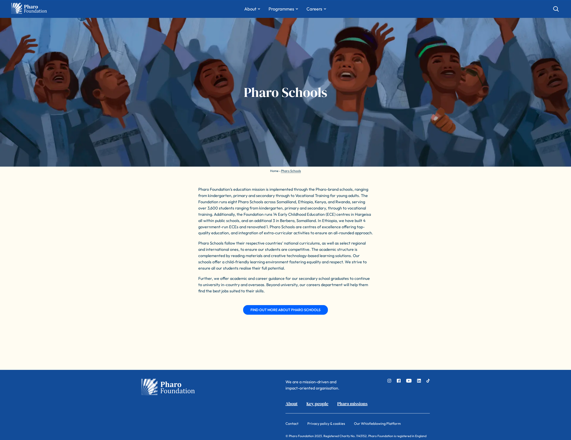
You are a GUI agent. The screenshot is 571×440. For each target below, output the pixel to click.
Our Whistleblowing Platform (377, 423)
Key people (317, 403)
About (292, 403)
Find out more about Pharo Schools (285, 310)
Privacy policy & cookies (326, 423)
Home (274, 171)
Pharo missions (352, 403)
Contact (292, 423)
